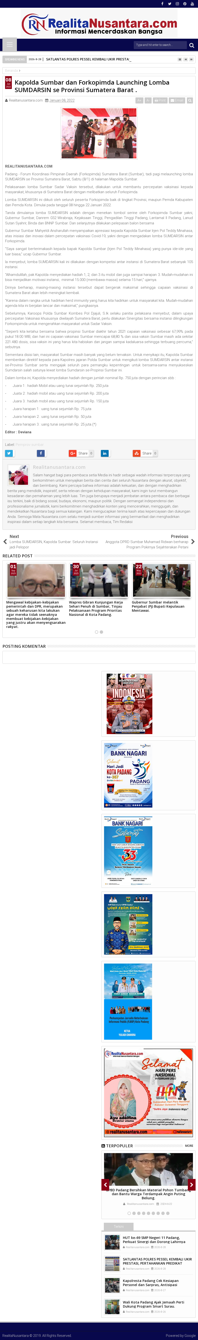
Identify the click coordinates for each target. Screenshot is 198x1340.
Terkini (119, 1227)
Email (178, 100)
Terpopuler (119, 1146)
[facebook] (162, 4)
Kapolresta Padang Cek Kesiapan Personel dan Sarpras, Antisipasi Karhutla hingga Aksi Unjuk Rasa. (151, 1284)
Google (190, 1336)
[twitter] (169, 4)
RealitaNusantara (15, 1336)
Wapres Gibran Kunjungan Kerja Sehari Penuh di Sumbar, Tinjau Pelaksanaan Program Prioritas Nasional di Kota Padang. (96, 608)
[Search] (192, 45)
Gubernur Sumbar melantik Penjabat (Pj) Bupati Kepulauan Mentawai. (158, 606)
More (189, 1146)
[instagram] (177, 4)
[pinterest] (184, 4)
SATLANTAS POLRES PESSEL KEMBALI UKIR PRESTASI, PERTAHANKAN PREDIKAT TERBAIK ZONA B (157, 1263)
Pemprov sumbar (30, 444)
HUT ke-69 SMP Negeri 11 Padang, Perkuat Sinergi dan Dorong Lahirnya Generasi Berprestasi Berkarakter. (154, 1241)
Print (162, 100)
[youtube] (192, 4)
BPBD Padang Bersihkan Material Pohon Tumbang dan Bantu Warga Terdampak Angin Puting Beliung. (148, 1194)
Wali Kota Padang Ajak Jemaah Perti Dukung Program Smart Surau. (153, 1304)
